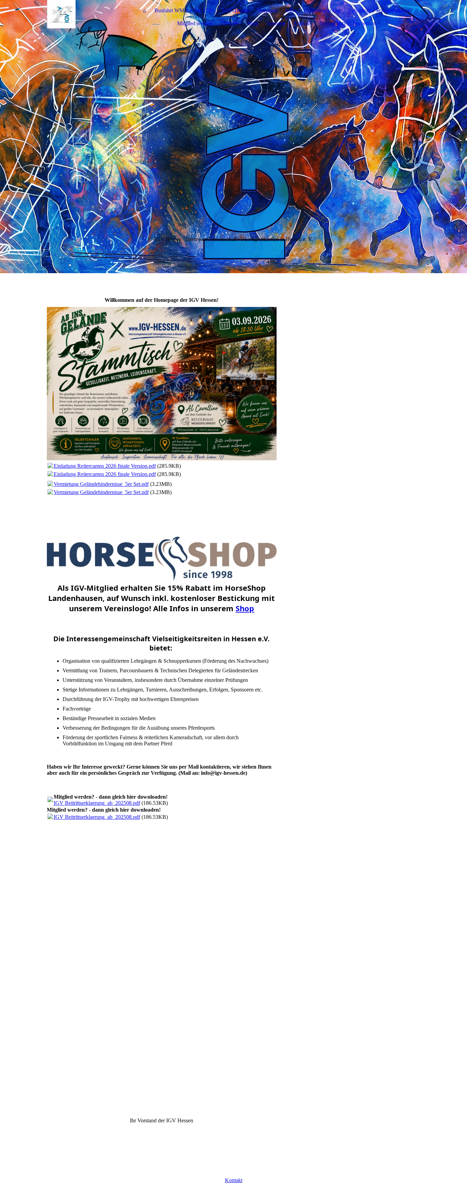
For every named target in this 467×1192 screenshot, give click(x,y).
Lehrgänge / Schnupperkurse (379, 10)
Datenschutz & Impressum (347, 23)
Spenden (276, 23)
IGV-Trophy (236, 10)
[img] (89, 17)
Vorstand (267, 10)
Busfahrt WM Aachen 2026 (184, 10)
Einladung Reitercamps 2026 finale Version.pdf (105, 466)
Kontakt (302, 23)
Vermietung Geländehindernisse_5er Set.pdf (101, 484)
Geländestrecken (322, 10)
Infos (290, 10)
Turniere (230, 23)
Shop (252, 23)
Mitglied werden (195, 23)
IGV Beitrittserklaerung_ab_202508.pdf (97, 803)
